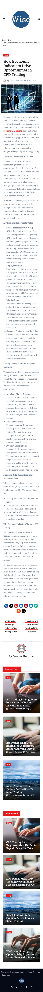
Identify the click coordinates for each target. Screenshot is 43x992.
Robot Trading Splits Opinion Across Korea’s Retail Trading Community (19, 790)
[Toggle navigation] (4, 19)
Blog (6, 55)
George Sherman (16, 80)
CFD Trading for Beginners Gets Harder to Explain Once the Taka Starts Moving (21, 704)
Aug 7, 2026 (30, 708)
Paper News (32, 972)
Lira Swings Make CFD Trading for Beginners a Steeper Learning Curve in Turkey (21, 747)
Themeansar (6, 975)
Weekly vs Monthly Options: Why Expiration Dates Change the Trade (20, 954)
